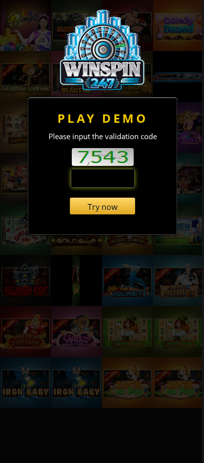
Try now (102, 207)
